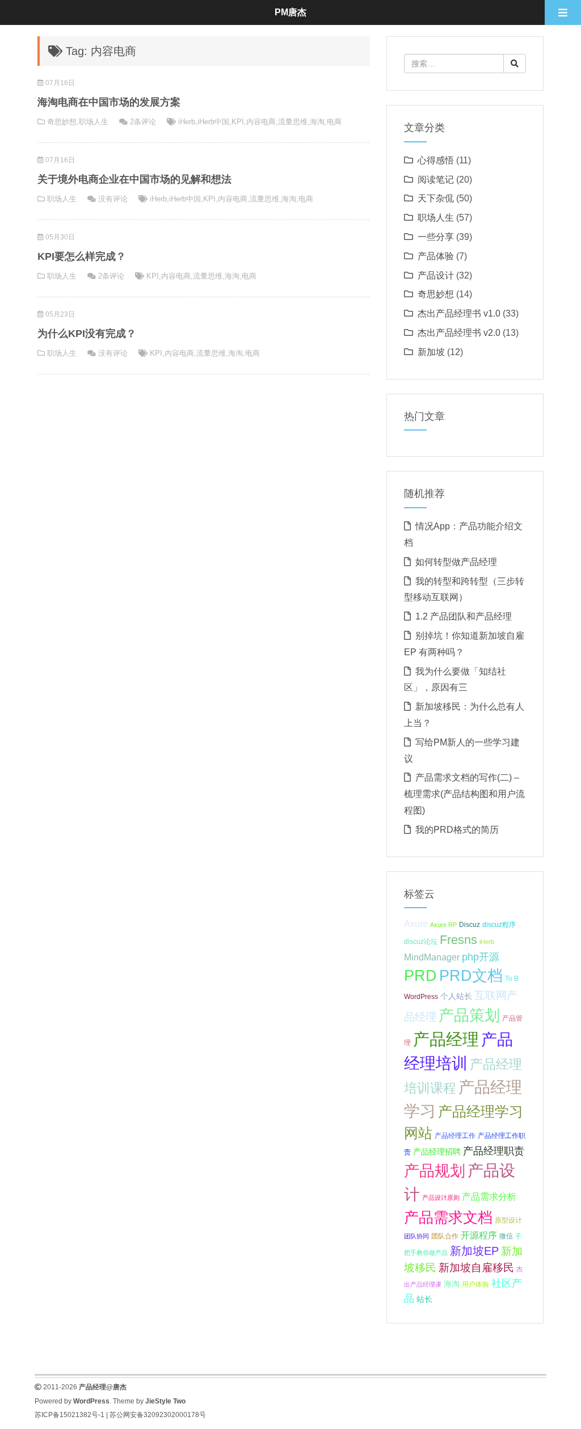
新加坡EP (474, 1251)
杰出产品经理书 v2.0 (459, 333)
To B (512, 979)
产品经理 (446, 1039)
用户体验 (475, 1284)
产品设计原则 (441, 1197)
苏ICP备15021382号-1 (69, 1415)
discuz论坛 (420, 942)
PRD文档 (471, 975)
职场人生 (93, 121)
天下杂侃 (436, 198)
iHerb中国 (213, 121)
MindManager (432, 957)
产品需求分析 (489, 1196)
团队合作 (444, 1236)
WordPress (421, 997)
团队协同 (416, 1236)
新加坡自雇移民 (476, 1268)
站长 (424, 1299)
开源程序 (479, 1235)
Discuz (469, 925)
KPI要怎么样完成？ (81, 256)
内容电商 (261, 121)
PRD (420, 975)
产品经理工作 (455, 1136)
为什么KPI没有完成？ (86, 333)
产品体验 (436, 256)
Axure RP (443, 924)
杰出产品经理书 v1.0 (459, 313)
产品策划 (469, 1015)
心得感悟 (436, 160)
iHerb (186, 121)
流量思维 (293, 121)
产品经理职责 (493, 1151)
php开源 (480, 957)
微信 (506, 1236)
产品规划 (434, 1170)
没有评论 (113, 199)
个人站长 (456, 996)
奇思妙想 (62, 121)
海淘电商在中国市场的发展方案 (108, 102)
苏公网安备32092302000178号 (158, 1415)
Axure (416, 923)
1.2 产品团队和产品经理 (463, 616)
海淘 (317, 121)
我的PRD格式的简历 (457, 829)
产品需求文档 (448, 1217)
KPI (237, 121)
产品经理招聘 (437, 1151)
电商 (334, 121)
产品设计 (436, 275)
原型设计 (508, 1220)
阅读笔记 (436, 179)
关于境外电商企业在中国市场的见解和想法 (134, 179)
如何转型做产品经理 (456, 562)
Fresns (458, 940)
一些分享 (436, 237)
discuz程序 (499, 925)
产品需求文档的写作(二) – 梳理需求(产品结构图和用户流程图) (464, 794)
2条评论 (143, 121)
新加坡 (431, 352)
